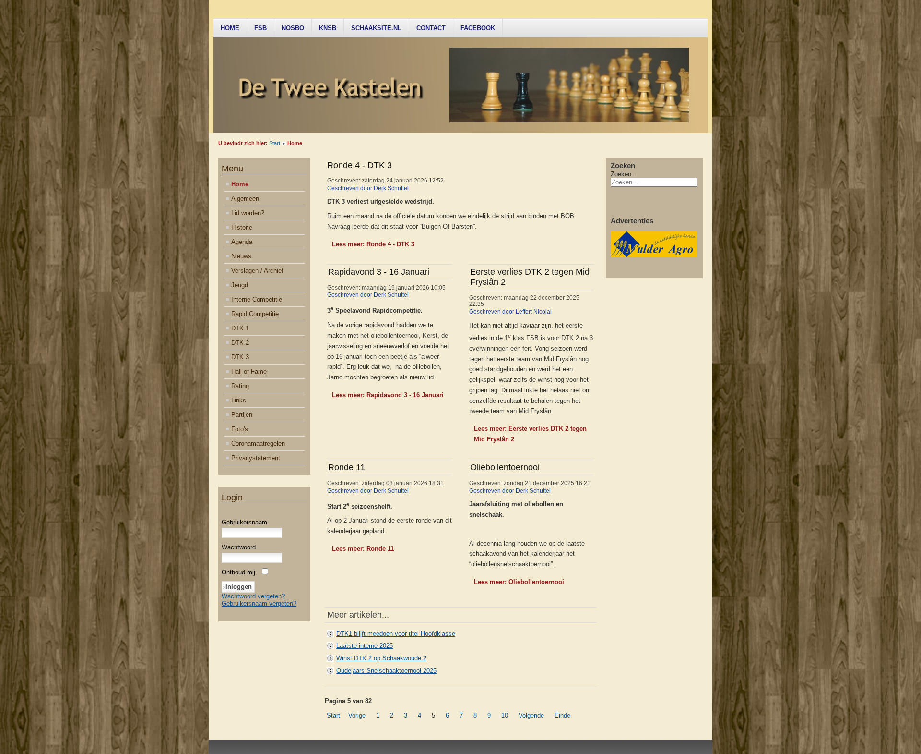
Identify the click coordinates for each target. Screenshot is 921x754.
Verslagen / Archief (257, 270)
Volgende (531, 715)
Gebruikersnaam (244, 522)
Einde (562, 715)
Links (238, 400)
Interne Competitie (256, 299)
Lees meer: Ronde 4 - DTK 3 (373, 244)
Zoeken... (624, 174)
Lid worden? (247, 213)
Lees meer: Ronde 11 (363, 548)
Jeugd (239, 285)
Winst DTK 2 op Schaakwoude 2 (381, 658)
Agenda (241, 241)
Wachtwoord (239, 547)
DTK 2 (240, 342)
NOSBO (293, 28)
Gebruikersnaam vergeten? (259, 603)
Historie (241, 227)
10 (504, 715)
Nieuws (241, 256)
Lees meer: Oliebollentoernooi (519, 581)
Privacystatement (255, 458)
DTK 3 (240, 357)
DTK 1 (240, 328)
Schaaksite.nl (376, 28)
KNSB (327, 28)
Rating (240, 385)
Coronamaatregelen (258, 443)
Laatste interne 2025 (364, 645)
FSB (260, 28)
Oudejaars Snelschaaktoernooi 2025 (386, 670)
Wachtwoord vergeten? (253, 596)
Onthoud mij (238, 572)
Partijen (241, 414)
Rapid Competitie (255, 313)
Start (274, 143)
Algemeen (245, 198)
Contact (431, 28)
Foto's (239, 429)
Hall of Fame (249, 371)
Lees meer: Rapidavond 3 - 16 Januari (388, 395)
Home (230, 28)
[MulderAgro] (654, 255)
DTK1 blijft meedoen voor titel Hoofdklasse (395, 633)
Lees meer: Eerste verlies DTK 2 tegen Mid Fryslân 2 (530, 434)
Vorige (357, 715)
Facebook (477, 28)
